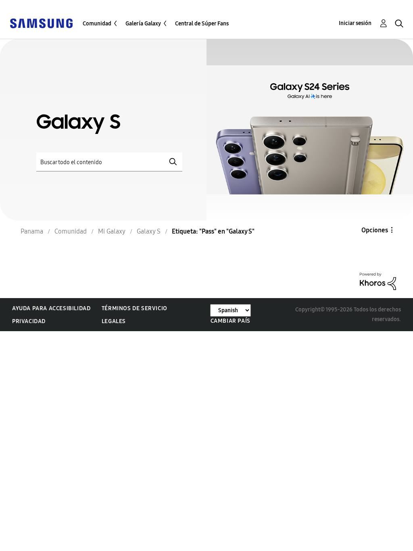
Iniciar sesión (355, 23)
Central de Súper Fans (202, 23)
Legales (114, 321)
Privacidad (29, 321)
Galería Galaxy (143, 23)
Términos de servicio (134, 308)
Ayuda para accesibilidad (51, 308)
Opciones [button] (374, 230)
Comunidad (97, 23)
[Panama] (41, 23)
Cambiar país (230, 320)
